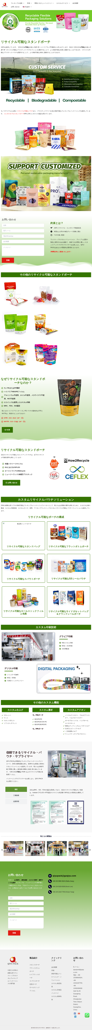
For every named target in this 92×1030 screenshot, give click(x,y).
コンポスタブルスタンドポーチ (14, 113)
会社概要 (54, 967)
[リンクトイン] (75, 1016)
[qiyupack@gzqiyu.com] (50, 876)
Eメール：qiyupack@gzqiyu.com (78, 969)
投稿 (8, 260)
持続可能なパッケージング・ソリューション (56, 977)
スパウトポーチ (35, 981)
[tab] (16, 789)
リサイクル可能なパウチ (25, 111)
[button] (23, 3)
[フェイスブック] (74, 1013)
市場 (52, 970)
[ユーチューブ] (78, 1013)
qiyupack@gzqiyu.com (64, 876)
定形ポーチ (33, 984)
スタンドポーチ (35, 965)
